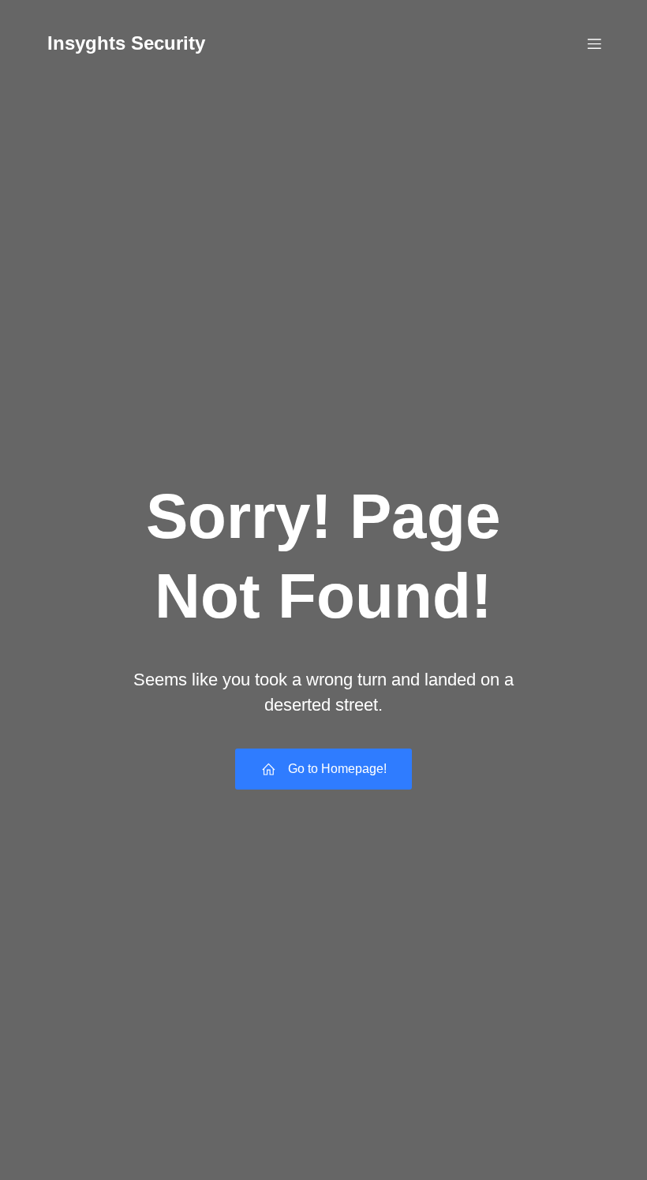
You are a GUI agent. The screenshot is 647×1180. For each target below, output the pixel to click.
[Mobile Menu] (594, 43)
